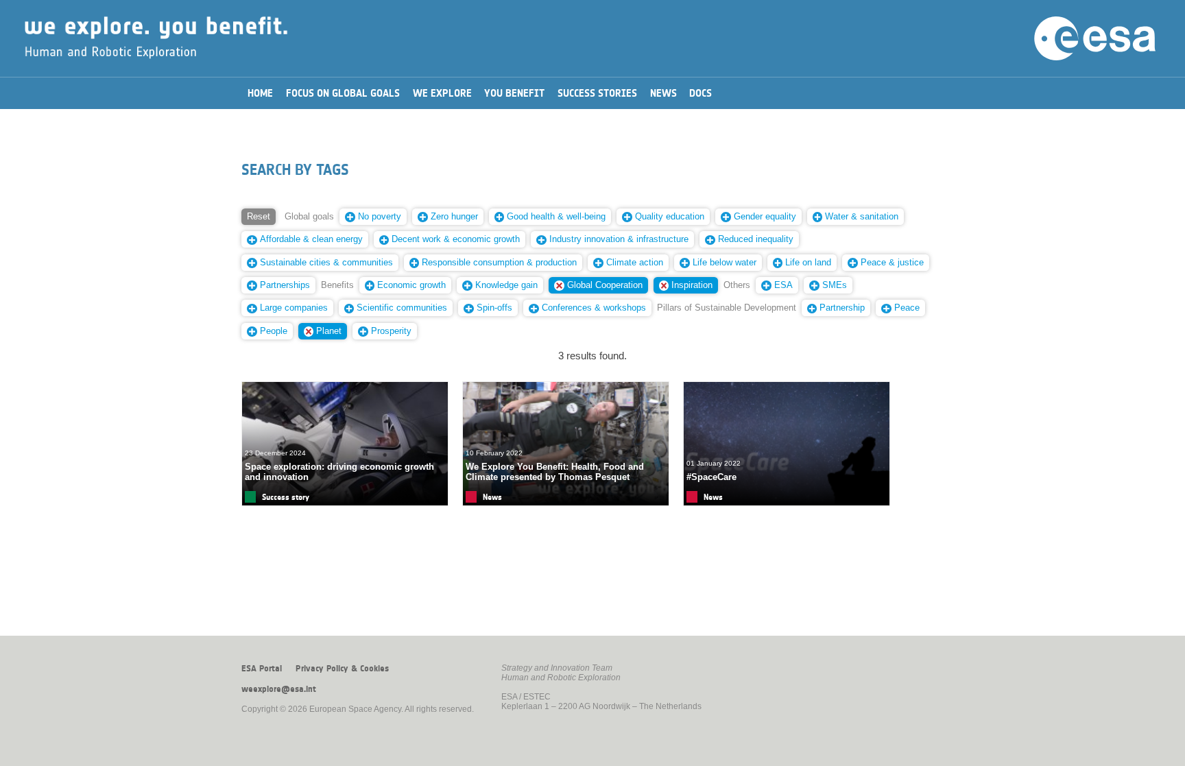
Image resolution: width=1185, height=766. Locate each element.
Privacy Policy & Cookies (342, 668)
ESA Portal (261, 668)
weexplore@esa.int (278, 689)
